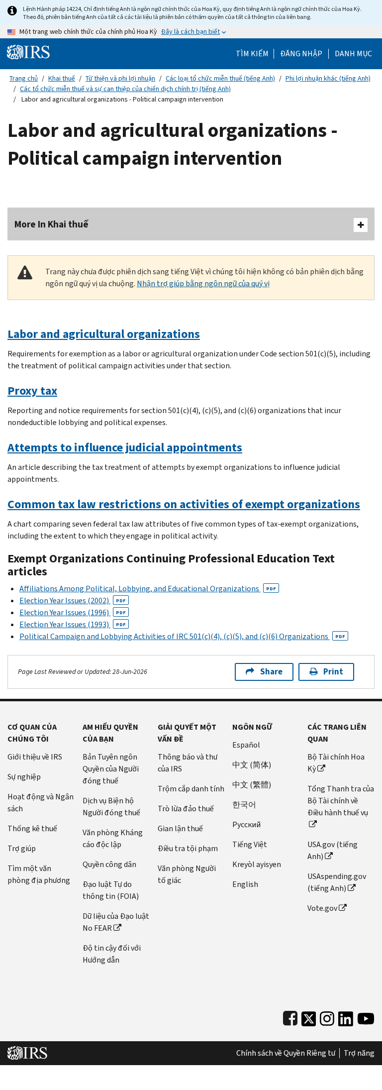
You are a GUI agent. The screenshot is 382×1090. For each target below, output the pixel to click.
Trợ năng (359, 1053)
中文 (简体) (251, 765)
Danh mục (353, 54)
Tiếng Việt (249, 844)
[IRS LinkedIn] (345, 1016)
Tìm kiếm (252, 54)
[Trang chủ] (28, 51)
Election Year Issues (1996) (72, 612)
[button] (301, 54)
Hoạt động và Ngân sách (40, 802)
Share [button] (271, 671)
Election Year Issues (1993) (72, 624)
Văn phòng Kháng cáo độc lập (113, 838)
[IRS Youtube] (366, 1016)
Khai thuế (61, 78)
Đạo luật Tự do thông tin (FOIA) (111, 890)
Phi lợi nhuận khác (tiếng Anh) (328, 78)
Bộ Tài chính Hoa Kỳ (336, 763)
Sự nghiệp (24, 776)
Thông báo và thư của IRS (187, 763)
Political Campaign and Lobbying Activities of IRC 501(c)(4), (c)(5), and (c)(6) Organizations (182, 636)
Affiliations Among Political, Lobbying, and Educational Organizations (147, 588)
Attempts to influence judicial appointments (124, 447)
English (245, 884)
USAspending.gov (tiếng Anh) (336, 882)
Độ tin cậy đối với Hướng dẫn (112, 954)
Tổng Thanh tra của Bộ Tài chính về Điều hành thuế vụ (340, 800)
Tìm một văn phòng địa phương (38, 874)
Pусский (246, 824)
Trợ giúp (21, 848)
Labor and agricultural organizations (103, 334)
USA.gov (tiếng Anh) (332, 850)
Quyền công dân (109, 864)
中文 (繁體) (251, 784)
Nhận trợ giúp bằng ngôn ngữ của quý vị (203, 283)
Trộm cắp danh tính (191, 788)
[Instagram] (327, 1016)
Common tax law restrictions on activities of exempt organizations (183, 504)
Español (246, 745)
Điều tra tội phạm (188, 848)
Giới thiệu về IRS (34, 757)
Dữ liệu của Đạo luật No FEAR (116, 922)
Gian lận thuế (180, 828)
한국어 (244, 804)
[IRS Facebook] (290, 1016)
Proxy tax (32, 391)
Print (333, 671)
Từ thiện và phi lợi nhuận (120, 78)
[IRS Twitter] (308, 1016)
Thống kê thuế (32, 828)
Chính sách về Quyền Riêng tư (285, 1053)
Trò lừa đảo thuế (186, 808)
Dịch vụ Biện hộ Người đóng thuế (111, 806)
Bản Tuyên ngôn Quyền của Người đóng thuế (111, 769)
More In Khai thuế (51, 224)
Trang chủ (23, 78)
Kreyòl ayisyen (256, 864)
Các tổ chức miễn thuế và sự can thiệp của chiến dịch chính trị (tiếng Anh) (125, 89)
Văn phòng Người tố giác (187, 874)
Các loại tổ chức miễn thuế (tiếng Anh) (220, 78)
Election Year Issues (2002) (72, 600)
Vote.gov (322, 908)
